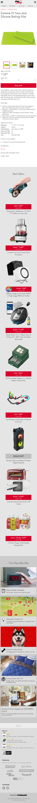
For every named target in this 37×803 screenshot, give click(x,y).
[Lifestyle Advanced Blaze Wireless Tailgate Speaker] (18, 451)
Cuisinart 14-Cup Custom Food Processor (18, 253)
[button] (2, 2)
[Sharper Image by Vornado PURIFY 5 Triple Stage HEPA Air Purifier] (18, 284)
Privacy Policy (15, 800)
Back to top (18, 726)
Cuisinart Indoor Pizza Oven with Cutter (18, 502)
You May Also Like (18, 563)
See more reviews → (7, 749)
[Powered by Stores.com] (18, 796)
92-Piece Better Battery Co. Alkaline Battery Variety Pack (18, 379)
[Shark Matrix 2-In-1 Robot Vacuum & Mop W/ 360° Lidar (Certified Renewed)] (18, 325)
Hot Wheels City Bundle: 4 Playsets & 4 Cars (18, 420)
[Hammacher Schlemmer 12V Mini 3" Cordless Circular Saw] (18, 201)
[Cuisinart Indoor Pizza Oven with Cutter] (18, 492)
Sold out (18, 456)
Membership (5, 760)
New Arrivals (21, 6)
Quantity (4, 78)
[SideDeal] (10, 774)
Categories (4, 6)
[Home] (18, 2)
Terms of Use (22, 800)
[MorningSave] (26, 770)
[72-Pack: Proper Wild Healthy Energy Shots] (18, 533)
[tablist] (18, 65)
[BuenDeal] (26, 774)
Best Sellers (12, 6)
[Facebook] (3, 788)
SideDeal (3, 9)
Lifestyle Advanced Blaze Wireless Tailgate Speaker (18, 461)
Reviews (4, 731)
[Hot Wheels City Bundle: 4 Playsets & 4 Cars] (18, 410)
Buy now (18, 85)
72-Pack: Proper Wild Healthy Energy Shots (18, 544)
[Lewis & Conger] (26, 766)
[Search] (35, 2)
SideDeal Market (12, 9)
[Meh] (10, 770)
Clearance (30, 6)
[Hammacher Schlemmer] (10, 766)
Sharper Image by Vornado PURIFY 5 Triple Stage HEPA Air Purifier (18, 294)
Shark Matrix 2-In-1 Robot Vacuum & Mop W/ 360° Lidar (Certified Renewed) (18, 337)
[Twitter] (7, 788)
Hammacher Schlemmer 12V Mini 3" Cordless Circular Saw (18, 212)
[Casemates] (18, 778)
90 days (3, 149)
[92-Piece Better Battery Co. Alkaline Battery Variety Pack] (18, 368)
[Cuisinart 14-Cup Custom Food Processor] (18, 242)
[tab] (6, 65)
